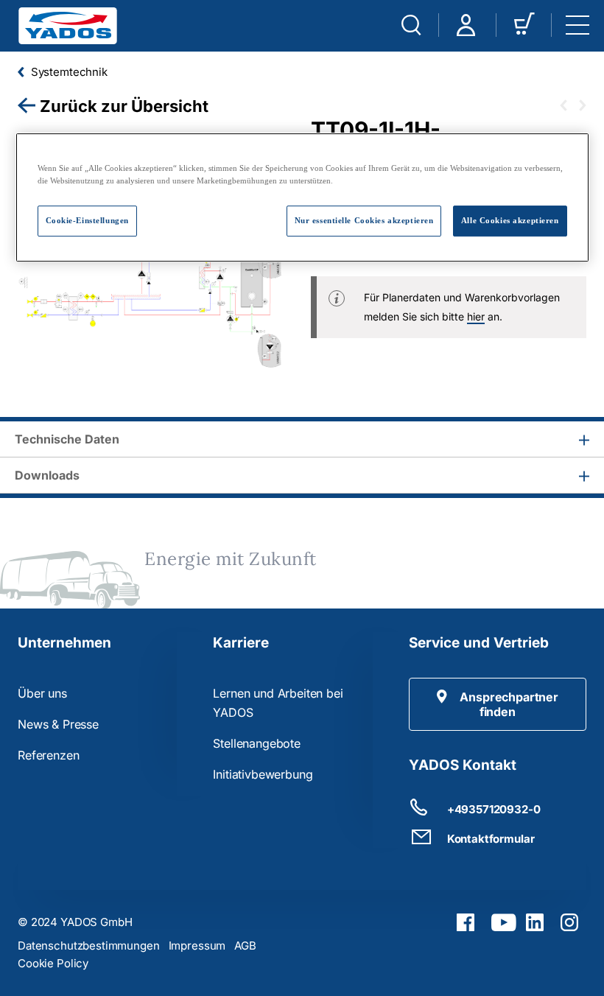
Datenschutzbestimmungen (89, 946)
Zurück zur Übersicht (124, 106)
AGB (245, 946)
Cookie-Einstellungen (87, 220)
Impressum (197, 946)
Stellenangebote (257, 743)
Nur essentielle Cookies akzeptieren (364, 220)
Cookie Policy (53, 963)
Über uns (42, 693)
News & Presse (58, 724)
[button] (497, 704)
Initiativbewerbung (262, 774)
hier (476, 316)
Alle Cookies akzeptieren (510, 220)
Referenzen (48, 755)
